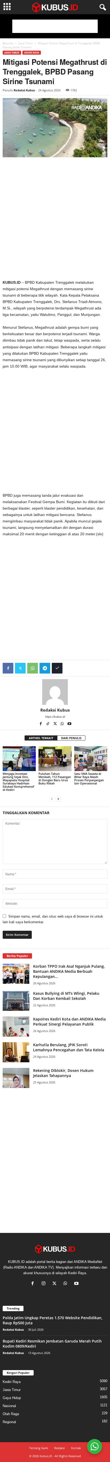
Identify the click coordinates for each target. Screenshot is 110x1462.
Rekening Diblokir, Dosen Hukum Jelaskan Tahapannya (63, 1073)
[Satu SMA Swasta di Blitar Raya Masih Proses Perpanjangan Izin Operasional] (90, 758)
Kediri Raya (31, 52)
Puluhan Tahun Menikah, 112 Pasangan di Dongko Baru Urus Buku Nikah (54, 778)
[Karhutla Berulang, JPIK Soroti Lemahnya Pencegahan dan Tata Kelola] (16, 1052)
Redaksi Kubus (24, 90)
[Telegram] (45, 668)
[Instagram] (44, 1284)
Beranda (8, 43)
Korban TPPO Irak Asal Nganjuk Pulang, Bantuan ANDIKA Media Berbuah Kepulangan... (69, 971)
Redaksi (59, 1448)
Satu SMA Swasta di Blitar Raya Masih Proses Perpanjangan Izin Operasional (89, 778)
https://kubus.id (55, 716)
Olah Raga (11, 1414)
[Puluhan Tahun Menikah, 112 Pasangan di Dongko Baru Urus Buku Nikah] (55, 758)
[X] (55, 724)
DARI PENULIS (71, 738)
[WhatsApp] (32, 668)
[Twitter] (20, 668)
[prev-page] (51, 799)
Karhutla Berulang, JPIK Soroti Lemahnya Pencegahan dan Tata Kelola (68, 1047)
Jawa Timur (25, 43)
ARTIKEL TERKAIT (41, 738)
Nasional (9, 1406)
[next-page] (58, 799)
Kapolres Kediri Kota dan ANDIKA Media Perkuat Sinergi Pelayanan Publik (69, 1021)
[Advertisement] (55, 26)
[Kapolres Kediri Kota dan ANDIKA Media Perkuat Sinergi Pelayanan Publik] (16, 1026)
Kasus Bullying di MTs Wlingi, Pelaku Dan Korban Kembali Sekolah (66, 996)
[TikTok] (48, 724)
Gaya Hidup (12, 1398)
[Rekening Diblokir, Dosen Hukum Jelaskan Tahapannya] (16, 1078)
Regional (9, 1422)
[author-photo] (55, 692)
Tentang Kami (38, 1448)
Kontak (76, 1448)
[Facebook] (8, 668)
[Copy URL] (57, 668)
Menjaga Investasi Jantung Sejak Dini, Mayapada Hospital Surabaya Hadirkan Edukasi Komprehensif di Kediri (18, 782)
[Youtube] (69, 724)
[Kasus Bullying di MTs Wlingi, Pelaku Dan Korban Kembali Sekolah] (16, 1001)
